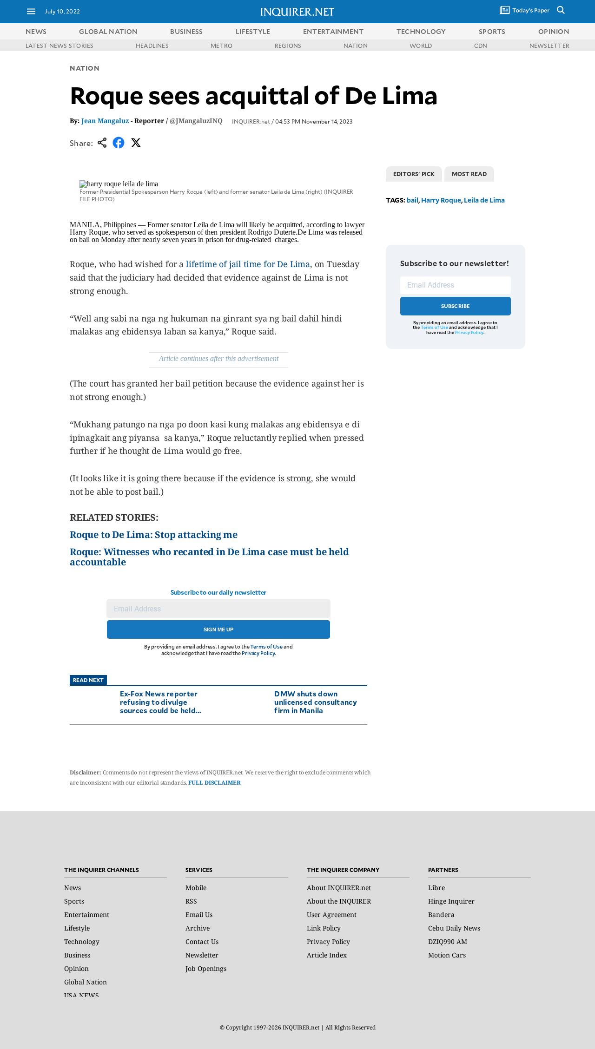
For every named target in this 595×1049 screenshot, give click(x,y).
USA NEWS (81, 995)
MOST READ (469, 173)
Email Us (198, 914)
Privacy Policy (258, 652)
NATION (356, 45)
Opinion (76, 968)
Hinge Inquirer (451, 901)
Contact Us (201, 941)
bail (412, 200)
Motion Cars (447, 955)
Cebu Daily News (454, 928)
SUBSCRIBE (455, 305)
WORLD (421, 45)
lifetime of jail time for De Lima (248, 263)
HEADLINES (152, 45)
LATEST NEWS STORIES (60, 45)
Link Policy (324, 928)
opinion (553, 31)
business (186, 31)
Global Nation (85, 981)
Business (77, 955)
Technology (81, 941)
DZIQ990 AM (447, 941)
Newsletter (201, 955)
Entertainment (86, 914)
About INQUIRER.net (339, 887)
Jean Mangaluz (105, 120)
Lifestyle (77, 928)
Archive (197, 928)
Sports (74, 901)
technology (421, 31)
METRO (221, 45)
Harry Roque (441, 200)
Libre (436, 887)
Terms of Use (266, 646)
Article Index (327, 955)
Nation (84, 68)
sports (492, 31)
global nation (108, 31)
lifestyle (253, 31)
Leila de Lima (484, 200)
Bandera (441, 914)
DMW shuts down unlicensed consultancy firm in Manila (315, 701)
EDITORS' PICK (414, 173)
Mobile (195, 887)
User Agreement (332, 914)
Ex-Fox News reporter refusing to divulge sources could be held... (161, 701)
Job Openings (205, 968)
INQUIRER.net (251, 121)
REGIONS (288, 45)
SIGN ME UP (218, 629)
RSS (191, 901)
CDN (481, 45)
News (36, 31)
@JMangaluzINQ (196, 120)
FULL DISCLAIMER (214, 783)
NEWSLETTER (549, 45)
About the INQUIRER (339, 901)
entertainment (333, 31)
